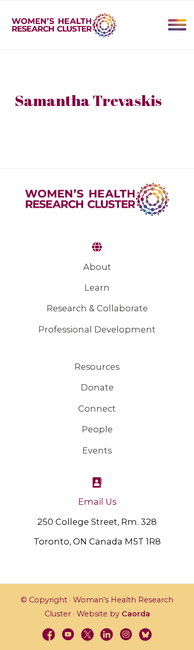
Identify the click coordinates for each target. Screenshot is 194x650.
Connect (97, 408)
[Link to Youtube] (68, 634)
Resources (97, 366)
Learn (97, 287)
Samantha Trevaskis (88, 100)
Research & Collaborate (97, 308)
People (97, 429)
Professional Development (97, 329)
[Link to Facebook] (48, 634)
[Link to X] (87, 634)
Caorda (136, 613)
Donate (97, 387)
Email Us (97, 501)
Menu (177, 25)
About (97, 267)
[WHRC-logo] (64, 25)
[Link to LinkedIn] (106, 634)
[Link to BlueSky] (145, 634)
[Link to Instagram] (126, 634)
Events (97, 450)
